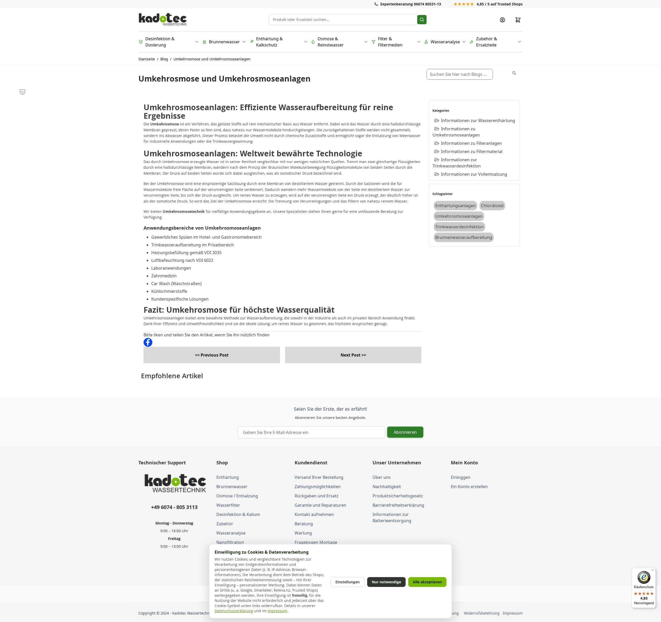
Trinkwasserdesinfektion (459, 227)
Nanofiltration (230, 542)
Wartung (303, 533)
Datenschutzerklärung (234, 610)
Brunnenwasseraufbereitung (463, 237)
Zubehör (224, 524)
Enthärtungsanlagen (455, 205)
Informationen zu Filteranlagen (471, 143)
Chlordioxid (492, 205)
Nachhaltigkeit (387, 486)
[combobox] (460, 74)
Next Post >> (353, 355)
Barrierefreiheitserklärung (398, 505)
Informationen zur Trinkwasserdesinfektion (456, 163)
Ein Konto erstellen (469, 486)
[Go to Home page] (162, 20)
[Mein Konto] (502, 20)
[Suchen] (422, 19)
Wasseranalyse (231, 533)
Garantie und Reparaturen (320, 505)
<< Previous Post (212, 355)
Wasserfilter (228, 505)
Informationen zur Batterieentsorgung (392, 517)
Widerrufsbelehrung (483, 613)
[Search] (514, 72)
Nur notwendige (386, 581)
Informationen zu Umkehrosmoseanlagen (456, 132)
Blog (164, 58)
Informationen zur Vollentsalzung (474, 174)
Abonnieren (405, 432)
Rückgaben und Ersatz (317, 496)
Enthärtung (227, 477)
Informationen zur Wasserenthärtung (478, 120)
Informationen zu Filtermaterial (471, 151)
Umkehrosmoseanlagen (459, 216)
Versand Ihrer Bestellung (319, 477)
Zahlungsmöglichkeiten (318, 486)
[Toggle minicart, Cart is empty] (518, 20)
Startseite (146, 58)
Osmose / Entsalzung (237, 496)
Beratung (304, 524)
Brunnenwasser (231, 486)
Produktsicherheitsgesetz (398, 496)
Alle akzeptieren (427, 581)
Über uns (382, 477)
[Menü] (653, 571)
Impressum (513, 613)
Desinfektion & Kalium (238, 514)
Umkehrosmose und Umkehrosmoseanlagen (212, 58)
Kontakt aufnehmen (314, 514)
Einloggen (460, 477)
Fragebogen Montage (316, 542)
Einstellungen (347, 581)
